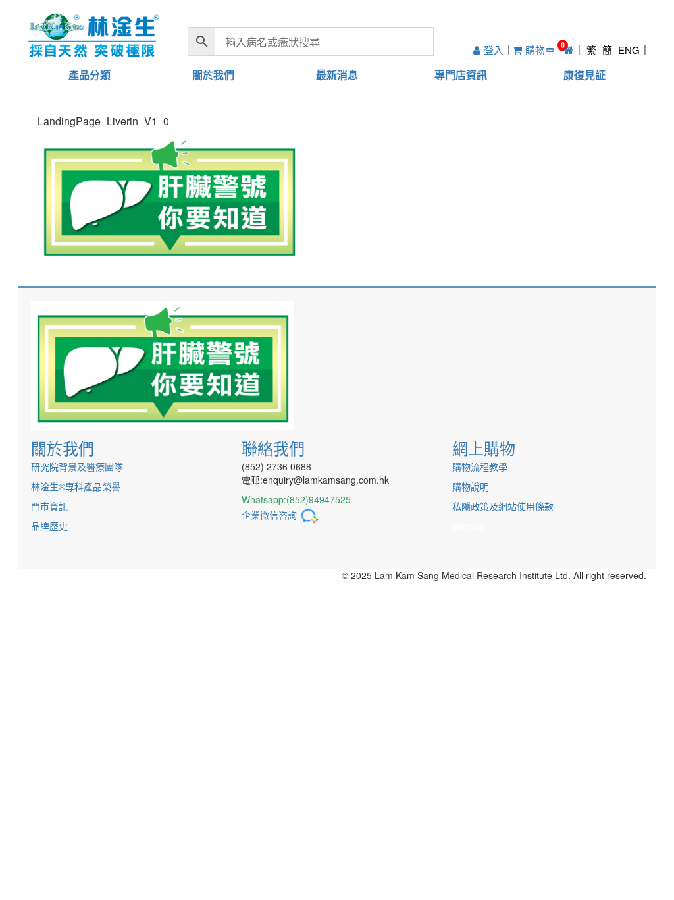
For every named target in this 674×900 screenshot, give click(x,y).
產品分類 (89, 74)
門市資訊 (49, 506)
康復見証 (584, 74)
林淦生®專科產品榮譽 (75, 486)
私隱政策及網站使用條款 (503, 506)
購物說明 (470, 486)
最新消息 (337, 74)
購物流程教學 (479, 466)
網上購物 (483, 447)
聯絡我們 (273, 447)
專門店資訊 (460, 74)
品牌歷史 (49, 525)
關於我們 (213, 74)
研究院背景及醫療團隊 (77, 466)
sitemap (468, 525)
